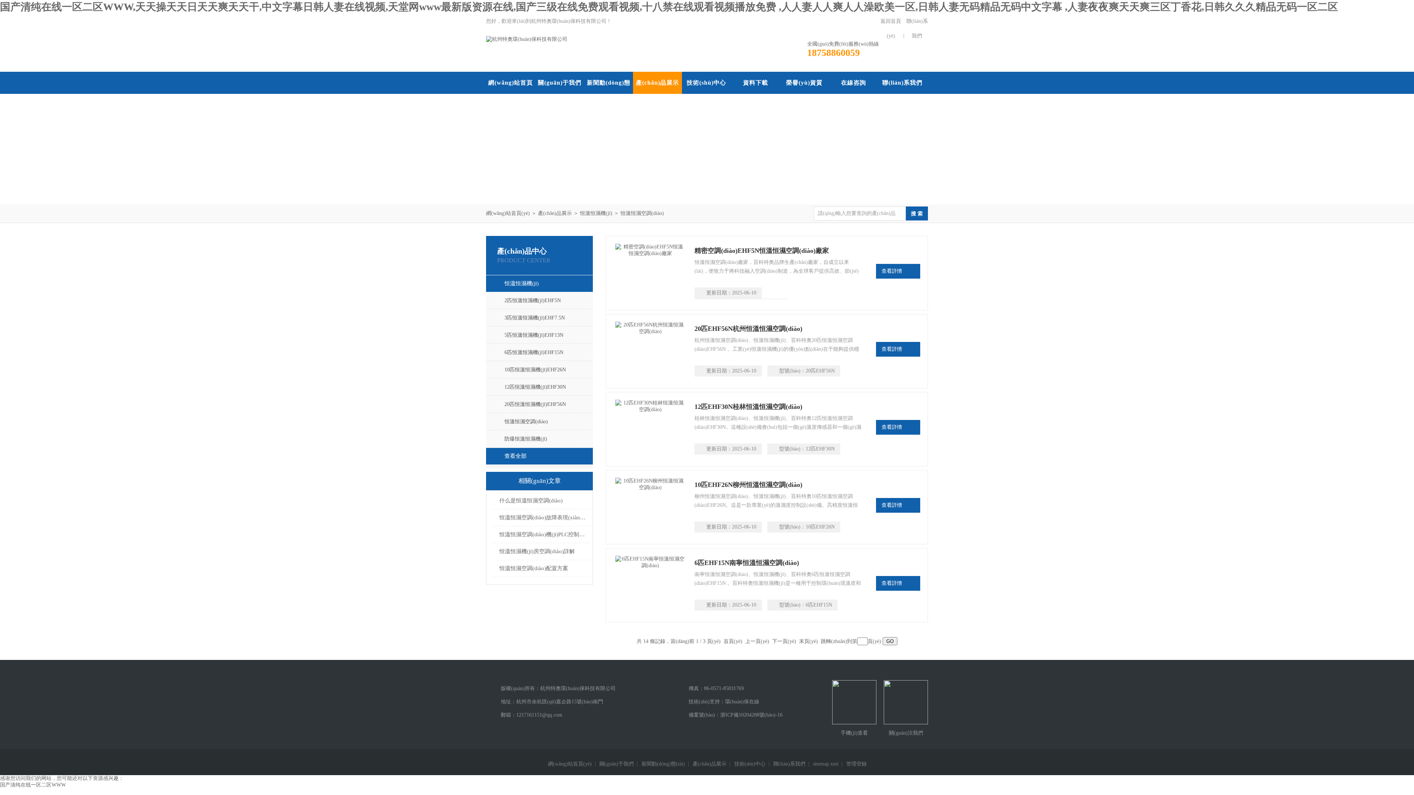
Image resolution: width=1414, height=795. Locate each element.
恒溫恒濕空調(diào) (642, 213)
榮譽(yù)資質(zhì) (804, 94)
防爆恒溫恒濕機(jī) (525, 439)
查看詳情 (892, 271)
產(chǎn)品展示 (657, 83)
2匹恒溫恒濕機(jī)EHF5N (532, 300)
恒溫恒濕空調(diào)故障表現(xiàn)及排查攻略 (543, 517)
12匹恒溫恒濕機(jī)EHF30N (535, 387)
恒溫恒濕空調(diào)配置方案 (533, 568)
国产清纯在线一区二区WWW (33, 785)
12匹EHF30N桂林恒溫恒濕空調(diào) (748, 406)
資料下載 (755, 83)
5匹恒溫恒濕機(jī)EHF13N (533, 335)
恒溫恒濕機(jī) (596, 213)
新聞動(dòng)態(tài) (608, 94)
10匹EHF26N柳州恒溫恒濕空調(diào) (748, 484)
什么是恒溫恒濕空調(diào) (531, 501)
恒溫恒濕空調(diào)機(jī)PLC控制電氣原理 (543, 534)
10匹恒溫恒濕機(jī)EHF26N (535, 369)
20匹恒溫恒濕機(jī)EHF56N (535, 404)
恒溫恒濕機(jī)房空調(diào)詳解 (537, 551)
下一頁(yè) (784, 641)
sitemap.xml (825, 764)
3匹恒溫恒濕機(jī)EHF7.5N (534, 318)
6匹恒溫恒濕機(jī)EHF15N (533, 352)
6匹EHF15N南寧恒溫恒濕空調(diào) (746, 562)
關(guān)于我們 (559, 83)
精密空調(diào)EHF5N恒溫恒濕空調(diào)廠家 (761, 250)
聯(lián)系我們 (917, 28)
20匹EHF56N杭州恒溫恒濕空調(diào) (748, 328)
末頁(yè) (808, 641)
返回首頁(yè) (890, 28)
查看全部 (515, 456)
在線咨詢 (853, 83)
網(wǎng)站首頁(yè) (510, 94)
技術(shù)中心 (706, 83)
